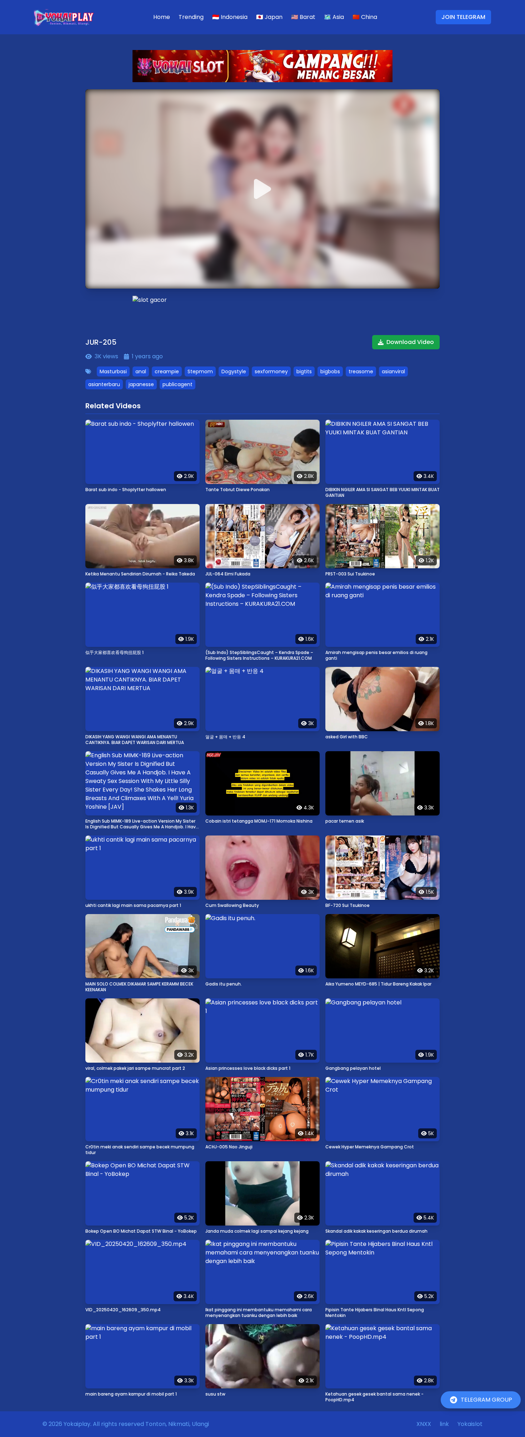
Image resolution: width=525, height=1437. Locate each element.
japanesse (141, 384)
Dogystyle (233, 371)
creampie (167, 371)
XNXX (423, 1424)
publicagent (177, 384)
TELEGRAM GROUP (486, 1400)
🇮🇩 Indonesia (230, 17)
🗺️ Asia (334, 17)
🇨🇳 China (364, 17)
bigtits (304, 371)
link (444, 1424)
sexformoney (271, 371)
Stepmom (200, 371)
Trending (191, 17)
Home (161, 17)
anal (140, 371)
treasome (361, 371)
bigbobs (330, 371)
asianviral (393, 371)
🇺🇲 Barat (303, 17)
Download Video (410, 342)
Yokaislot (470, 1424)
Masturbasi (113, 371)
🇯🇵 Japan (269, 17)
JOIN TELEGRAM (463, 17)
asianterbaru (104, 384)
